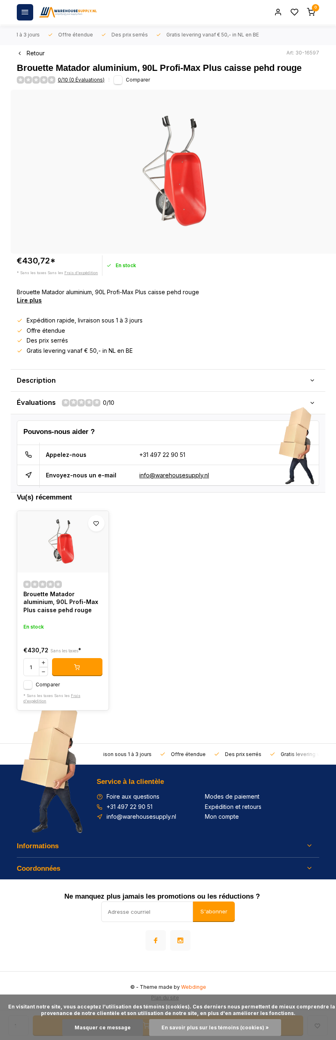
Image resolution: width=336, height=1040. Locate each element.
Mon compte (222, 816)
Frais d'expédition (81, 272)
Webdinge (193, 987)
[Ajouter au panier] (77, 667)
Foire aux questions (133, 796)
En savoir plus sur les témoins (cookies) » (215, 1027)
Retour (36, 53)
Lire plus (29, 300)
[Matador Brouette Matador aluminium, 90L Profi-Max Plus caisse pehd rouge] (63, 541)
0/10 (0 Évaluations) (81, 80)
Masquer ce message (103, 1027)
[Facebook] (155, 940)
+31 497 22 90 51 (162, 454)
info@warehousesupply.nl (174, 475)
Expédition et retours (233, 806)
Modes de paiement (232, 796)
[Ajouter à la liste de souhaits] (96, 523)
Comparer (138, 80)
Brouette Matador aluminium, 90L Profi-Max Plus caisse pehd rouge (60, 601)
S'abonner (213, 911)
